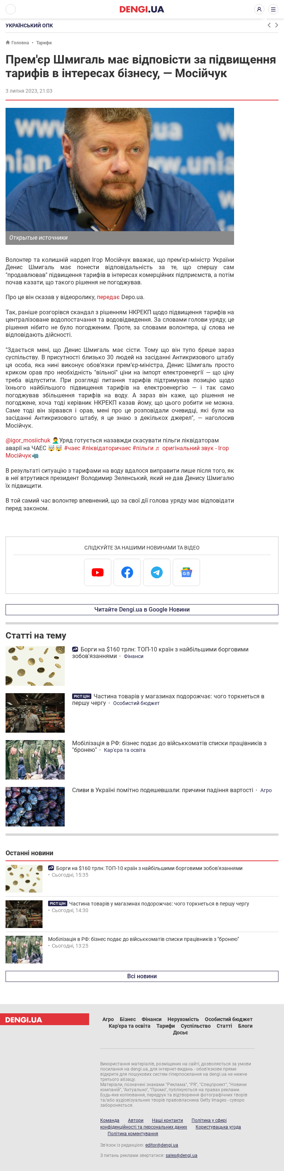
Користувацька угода (218, 1127)
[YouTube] (97, 572)
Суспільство (196, 1026)
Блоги (245, 1026)
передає (108, 297)
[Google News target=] (186, 572)
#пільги (142, 448)
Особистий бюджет (136, 703)
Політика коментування (133, 1133)
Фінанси (133, 656)
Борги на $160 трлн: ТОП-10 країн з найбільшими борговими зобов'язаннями (160, 653)
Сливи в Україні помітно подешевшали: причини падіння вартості (162, 790)
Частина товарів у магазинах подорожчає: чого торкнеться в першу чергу (168, 699)
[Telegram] (156, 572)
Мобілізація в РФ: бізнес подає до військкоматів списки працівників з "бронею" (169, 746)
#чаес (72, 448)
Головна (20, 42)
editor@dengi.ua (161, 1145)
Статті (224, 1026)
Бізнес (128, 1019)
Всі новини (142, 976)
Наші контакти (167, 1120)
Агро (266, 790)
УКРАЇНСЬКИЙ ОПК (29, 25)
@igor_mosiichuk (28, 440)
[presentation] (269, 25)
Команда (109, 1120)
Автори (135, 1120)
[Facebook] (127, 572)
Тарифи (44, 42)
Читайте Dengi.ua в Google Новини (142, 609)
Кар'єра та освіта (125, 750)
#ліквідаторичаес (106, 448)
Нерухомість (183, 1019)
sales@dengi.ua (181, 1155)
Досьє (180, 1032)
